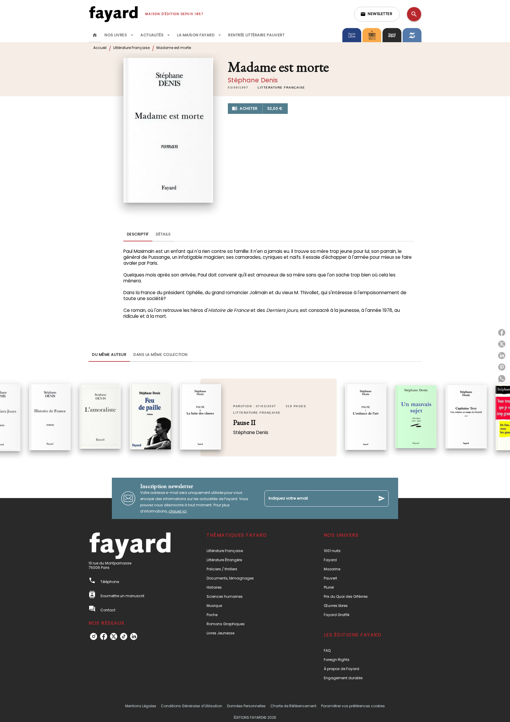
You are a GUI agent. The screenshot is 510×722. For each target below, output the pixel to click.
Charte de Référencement (293, 705)
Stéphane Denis (253, 80)
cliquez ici (178, 511)
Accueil (100, 47)
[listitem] (94, 636)
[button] (377, 14)
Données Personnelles (246, 705)
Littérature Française (131, 47)
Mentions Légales (140, 705)
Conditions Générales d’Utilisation (191, 705)
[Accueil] (113, 14)
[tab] (95, 35)
